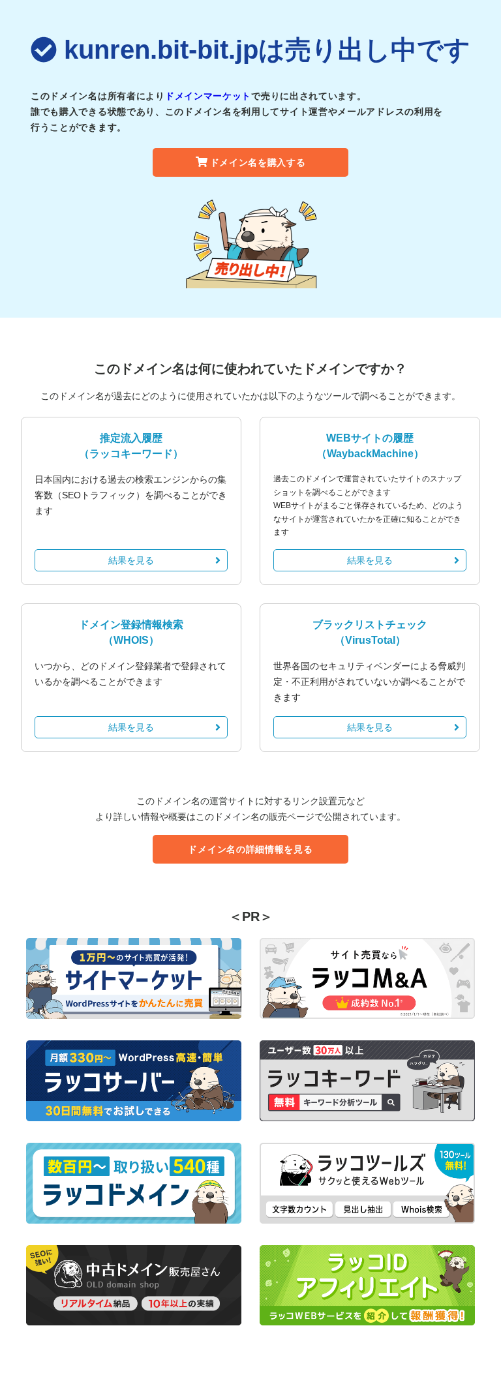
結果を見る (131, 560)
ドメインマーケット (208, 96)
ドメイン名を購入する (258, 162)
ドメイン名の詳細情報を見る (250, 849)
